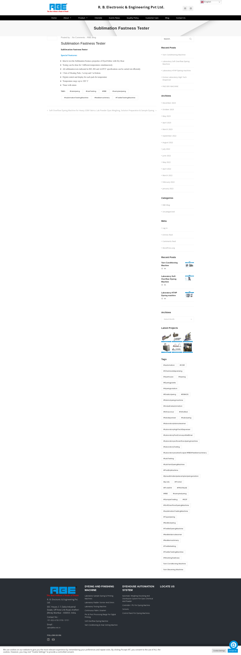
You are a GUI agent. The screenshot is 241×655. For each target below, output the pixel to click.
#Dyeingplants (169, 382)
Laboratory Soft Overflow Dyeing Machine (176, 62)
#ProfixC (178, 482)
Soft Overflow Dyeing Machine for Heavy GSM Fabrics (72, 110)
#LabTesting (91, 91)
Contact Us (180, 18)
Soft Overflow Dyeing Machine (96, 621)
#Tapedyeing (169, 517)
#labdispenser (169, 418)
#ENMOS (184, 394)
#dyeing (182, 377)
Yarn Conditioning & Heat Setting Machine (101, 625)
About (66, 18)
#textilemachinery (102, 97)
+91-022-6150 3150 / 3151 (58, 620)
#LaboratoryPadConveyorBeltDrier (178, 435)
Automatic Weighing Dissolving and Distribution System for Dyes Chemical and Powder (137, 598)
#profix (166, 482)
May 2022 (167, 162)
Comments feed (169, 241)
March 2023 (167, 129)
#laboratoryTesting (171, 447)
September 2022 (169, 136)
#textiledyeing (169, 523)
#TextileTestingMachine (125, 97)
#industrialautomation (172, 406)
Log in (165, 228)
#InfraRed (183, 412)
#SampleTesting (170, 499)
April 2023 (167, 122)
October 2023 (168, 109)
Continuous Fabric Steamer (95, 610)
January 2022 (168, 188)
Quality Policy (133, 18)
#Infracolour (168, 412)
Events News (114, 18)
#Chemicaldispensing (172, 371)
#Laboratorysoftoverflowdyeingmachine (180, 441)
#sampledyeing (119, 91)
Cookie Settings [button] (219, 650)
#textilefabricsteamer (172, 534)
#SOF (185, 499)
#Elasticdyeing (169, 394)
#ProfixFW (167, 488)
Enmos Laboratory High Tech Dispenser (175, 78)
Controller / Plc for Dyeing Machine (136, 605)
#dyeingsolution (170, 388)
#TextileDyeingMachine (173, 528)
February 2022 (169, 182)
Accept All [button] (232, 650)
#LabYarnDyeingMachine (174, 464)
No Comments (78, 37)
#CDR (182, 365)
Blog (167, 18)
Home (54, 18)
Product (81, 18)
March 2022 (167, 175)
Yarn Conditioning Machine (174, 54)
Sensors (125, 609)
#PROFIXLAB (182, 488)
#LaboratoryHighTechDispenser (176, 429)
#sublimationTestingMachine (76, 97)
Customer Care (152, 18)
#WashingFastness (171, 558)
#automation (169, 365)
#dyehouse (168, 377)
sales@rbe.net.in (53, 627)
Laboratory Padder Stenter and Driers (99, 602)
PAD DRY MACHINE (170, 86)
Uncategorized (169, 211)
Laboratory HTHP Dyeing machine (177, 70)
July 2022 (166, 149)
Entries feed (168, 235)
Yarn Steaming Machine (173, 569)
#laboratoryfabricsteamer (174, 423)
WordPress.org (169, 248)
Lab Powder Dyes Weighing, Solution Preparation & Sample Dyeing (125, 110)
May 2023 (167, 116)
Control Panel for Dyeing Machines (136, 613)
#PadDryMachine (170, 470)
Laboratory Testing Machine (95, 606)
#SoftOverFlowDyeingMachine (176, 505)
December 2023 (169, 103)
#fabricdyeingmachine (173, 400)
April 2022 (167, 169)
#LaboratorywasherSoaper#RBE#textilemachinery (185, 453)
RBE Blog (91, 37)
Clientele (98, 18)
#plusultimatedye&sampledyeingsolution (180, 476)
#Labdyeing (75, 91)
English (207, 2)
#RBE (104, 91)
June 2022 (167, 155)
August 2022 (168, 142)
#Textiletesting (169, 546)
